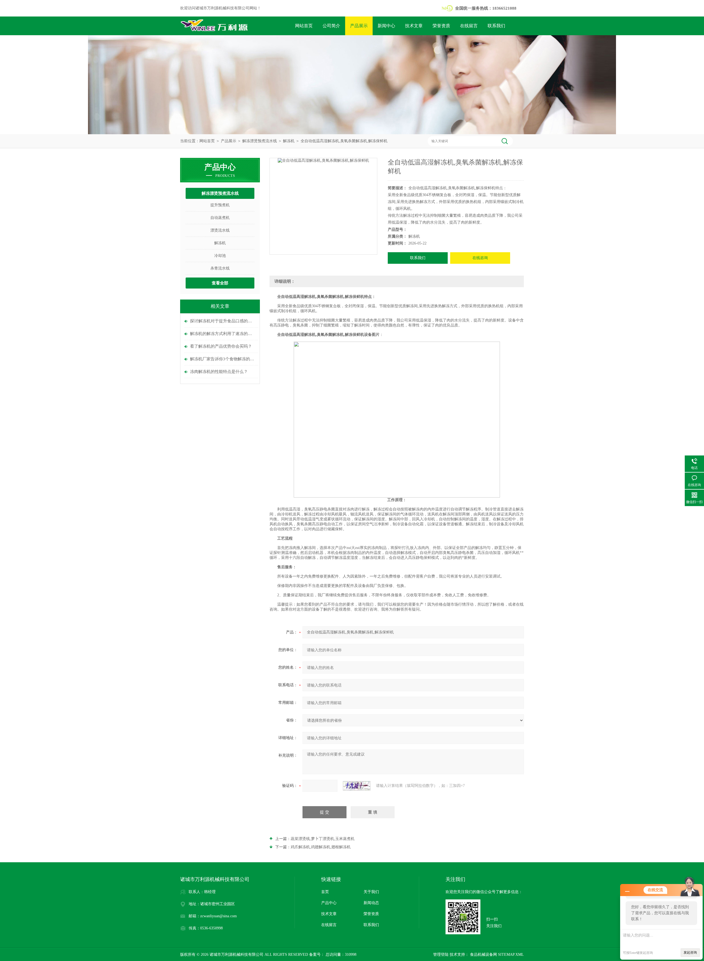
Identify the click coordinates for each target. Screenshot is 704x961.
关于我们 (371, 892)
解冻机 (289, 141)
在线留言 (469, 25)
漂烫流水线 (220, 230)
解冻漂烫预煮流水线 (259, 141)
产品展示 (359, 25)
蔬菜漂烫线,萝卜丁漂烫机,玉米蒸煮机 (322, 839)
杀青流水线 (220, 268)
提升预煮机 (220, 205)
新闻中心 (386, 25)
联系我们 (496, 25)
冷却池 (220, 256)
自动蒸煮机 (220, 218)
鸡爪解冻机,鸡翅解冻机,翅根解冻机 (321, 847)
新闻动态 (371, 903)
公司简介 (331, 25)
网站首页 (304, 25)
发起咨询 (690, 952)
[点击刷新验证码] (356, 785)
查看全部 (220, 283)
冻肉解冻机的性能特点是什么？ (219, 371)
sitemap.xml (511, 954)
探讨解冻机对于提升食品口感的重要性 (222, 321)
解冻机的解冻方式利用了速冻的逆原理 (222, 333)
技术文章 (414, 25)
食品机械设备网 (483, 954)
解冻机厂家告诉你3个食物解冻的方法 (222, 359)
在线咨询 (480, 258)
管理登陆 (441, 954)
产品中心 (329, 903)
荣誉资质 (441, 25)
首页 (325, 892)
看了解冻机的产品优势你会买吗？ (221, 346)
